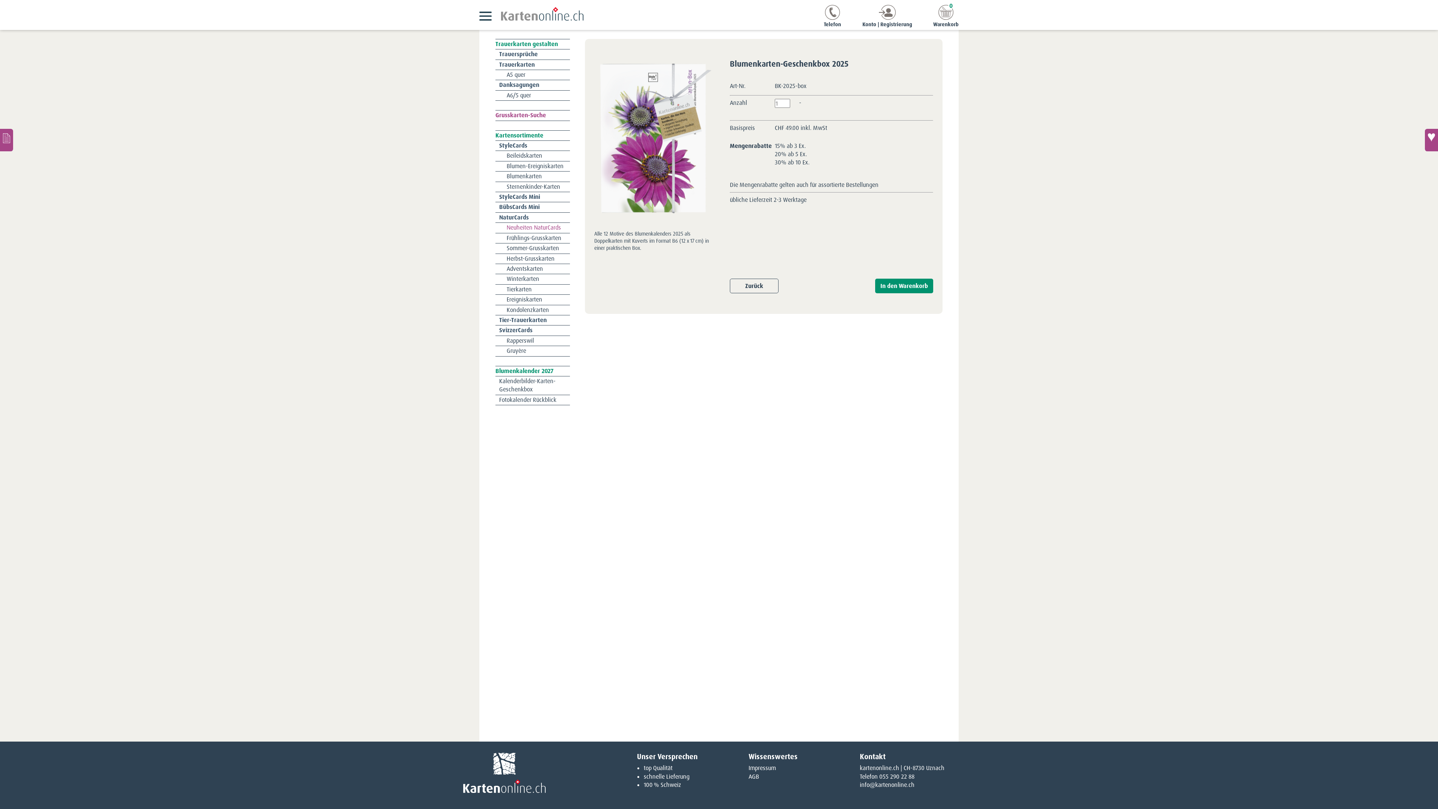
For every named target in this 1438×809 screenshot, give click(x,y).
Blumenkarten (524, 176)
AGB (754, 777)
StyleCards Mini (519, 197)
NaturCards (514, 217)
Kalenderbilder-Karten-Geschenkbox (527, 385)
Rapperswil (520, 341)
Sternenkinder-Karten (533, 187)
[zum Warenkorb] (945, 18)
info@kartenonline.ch (887, 785)
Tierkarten (519, 289)
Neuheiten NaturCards (534, 227)
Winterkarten (523, 279)
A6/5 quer (519, 95)
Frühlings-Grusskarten (534, 238)
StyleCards (513, 145)
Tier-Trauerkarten (523, 320)
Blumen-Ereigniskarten (535, 166)
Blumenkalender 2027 (524, 371)
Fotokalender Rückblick (527, 400)
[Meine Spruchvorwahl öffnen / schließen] (1431, 140)
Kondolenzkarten (528, 310)
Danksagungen (519, 85)
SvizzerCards (516, 330)
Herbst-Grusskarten (531, 259)
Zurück (754, 286)
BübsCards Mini (519, 207)
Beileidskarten (524, 156)
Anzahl (738, 103)
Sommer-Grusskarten (533, 248)
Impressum (762, 768)
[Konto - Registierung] (887, 18)
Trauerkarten (517, 65)
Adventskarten (525, 269)
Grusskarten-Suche (520, 115)
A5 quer (516, 75)
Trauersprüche (518, 54)
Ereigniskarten (524, 299)
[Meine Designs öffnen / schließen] (6, 140)
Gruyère (516, 351)
